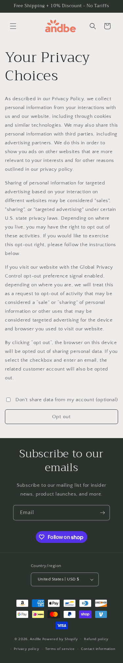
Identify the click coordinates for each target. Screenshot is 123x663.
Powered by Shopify (60, 639)
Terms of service (60, 649)
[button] (13, 26)
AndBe (35, 639)
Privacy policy (26, 649)
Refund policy (96, 639)
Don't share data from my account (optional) (66, 400)
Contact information (98, 649)
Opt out (61, 416)
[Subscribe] (102, 512)
